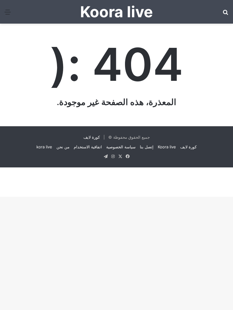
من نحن (62, 146)
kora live (44, 146)
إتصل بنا (147, 146)
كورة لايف (91, 137)
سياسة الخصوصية (121, 146)
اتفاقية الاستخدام (88, 146)
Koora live (167, 146)
